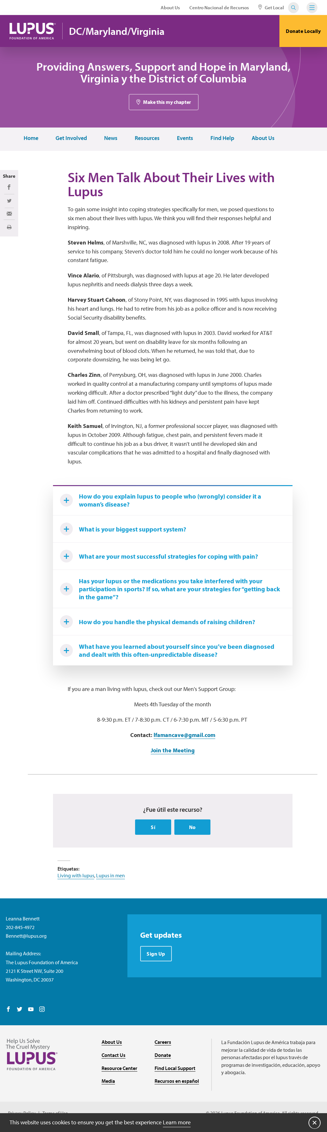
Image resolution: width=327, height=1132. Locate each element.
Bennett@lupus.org (26, 936)
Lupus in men (110, 875)
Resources (147, 138)
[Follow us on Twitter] (19, 1009)
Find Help (222, 138)
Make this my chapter (167, 102)
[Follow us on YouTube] (31, 1009)
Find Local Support (175, 1068)
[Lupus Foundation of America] (33, 31)
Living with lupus (75, 875)
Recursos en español (177, 1081)
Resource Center (119, 1068)
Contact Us (113, 1055)
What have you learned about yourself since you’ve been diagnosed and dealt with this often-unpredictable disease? (176, 650)
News (111, 138)
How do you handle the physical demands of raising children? (167, 622)
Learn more (177, 1122)
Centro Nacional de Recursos (219, 7)
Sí (153, 827)
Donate (163, 1055)
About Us (170, 7)
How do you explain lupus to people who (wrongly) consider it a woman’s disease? (170, 500)
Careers (163, 1042)
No (192, 827)
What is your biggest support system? (132, 529)
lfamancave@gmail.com (184, 735)
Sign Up (156, 953)
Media (108, 1081)
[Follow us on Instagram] (42, 1009)
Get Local (274, 7)
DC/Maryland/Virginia (116, 31)
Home (31, 138)
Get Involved (71, 138)
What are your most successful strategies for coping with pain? (168, 556)
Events (185, 138)
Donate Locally (303, 31)
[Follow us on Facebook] (8, 1009)
